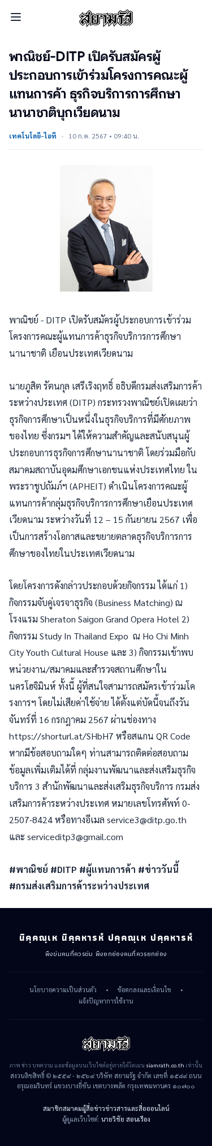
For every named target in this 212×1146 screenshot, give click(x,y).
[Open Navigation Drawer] (16, 17)
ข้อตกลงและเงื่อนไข (144, 990)
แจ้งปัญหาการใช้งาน (106, 1001)
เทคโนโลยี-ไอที (33, 135)
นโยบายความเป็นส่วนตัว (63, 990)
